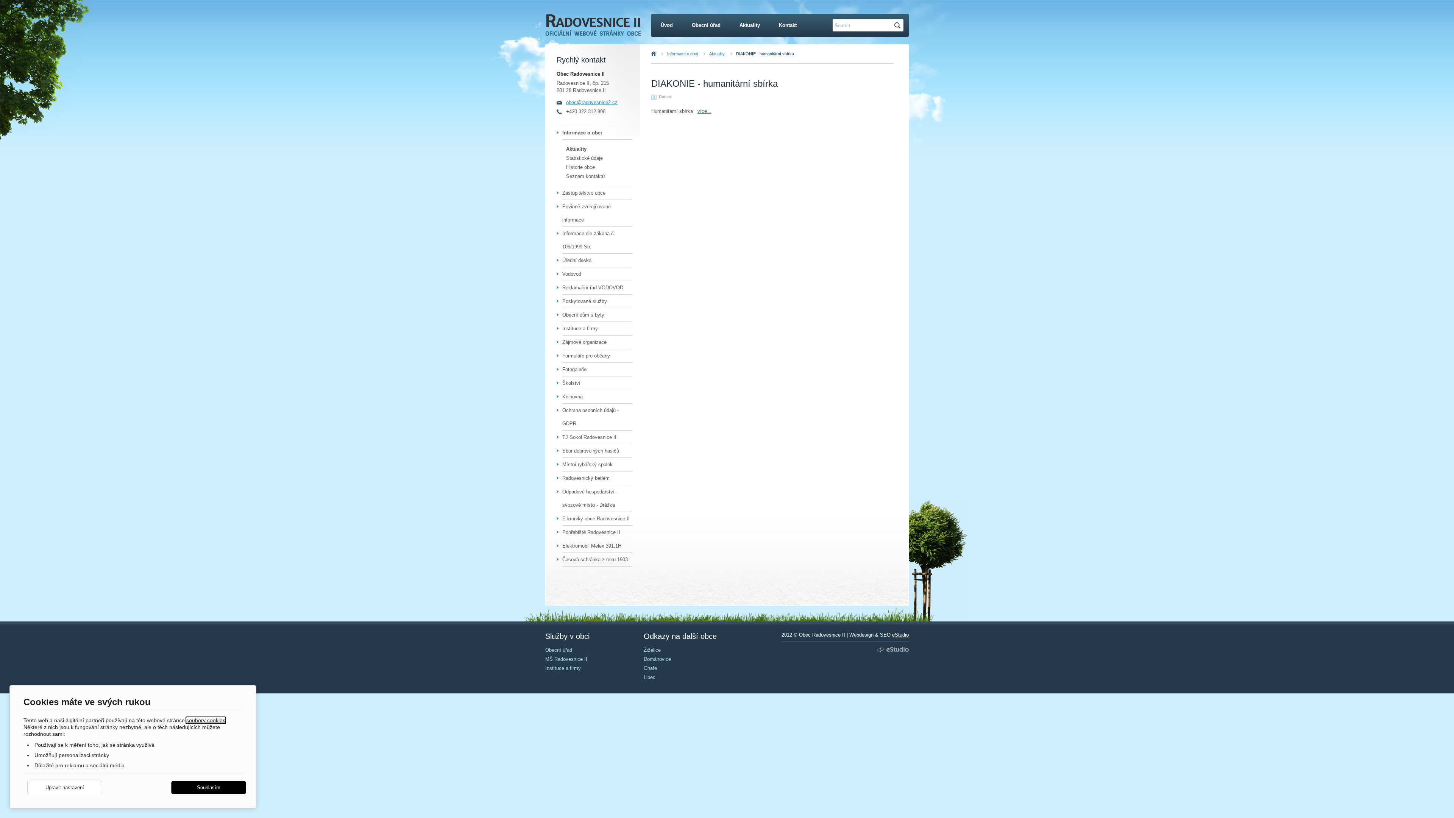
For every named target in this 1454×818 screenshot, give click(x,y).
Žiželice (652, 650)
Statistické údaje (584, 158)
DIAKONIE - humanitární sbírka (765, 54)
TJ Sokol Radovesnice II (589, 437)
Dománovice (657, 659)
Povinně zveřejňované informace (586, 213)
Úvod (662, 54)
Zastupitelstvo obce (583, 193)
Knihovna (572, 397)
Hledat (898, 25)
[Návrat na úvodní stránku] (593, 29)
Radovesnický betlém (586, 478)
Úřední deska (576, 260)
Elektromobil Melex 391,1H (591, 546)
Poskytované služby (584, 301)
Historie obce (580, 167)
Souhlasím (208, 787)
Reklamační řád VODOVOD (592, 287)
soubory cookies (205, 720)
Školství (571, 383)
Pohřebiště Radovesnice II (591, 532)
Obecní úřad (706, 25)
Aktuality (717, 54)
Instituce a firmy (580, 328)
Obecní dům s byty (583, 315)
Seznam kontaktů (585, 176)
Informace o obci (682, 54)
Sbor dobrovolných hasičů (590, 451)
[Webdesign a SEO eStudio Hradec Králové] (892, 650)
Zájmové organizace (584, 342)
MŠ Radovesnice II (566, 659)
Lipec (649, 677)
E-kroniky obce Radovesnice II (596, 518)
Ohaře (650, 668)
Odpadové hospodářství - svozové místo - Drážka (590, 498)
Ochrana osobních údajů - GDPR (590, 416)
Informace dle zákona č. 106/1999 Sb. (588, 240)
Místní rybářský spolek (587, 464)
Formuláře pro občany (586, 356)
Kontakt (788, 25)
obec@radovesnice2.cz (592, 102)
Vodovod (571, 274)
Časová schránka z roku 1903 (595, 559)
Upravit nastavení (64, 787)
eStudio (900, 635)
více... (704, 111)
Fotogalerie (574, 369)
